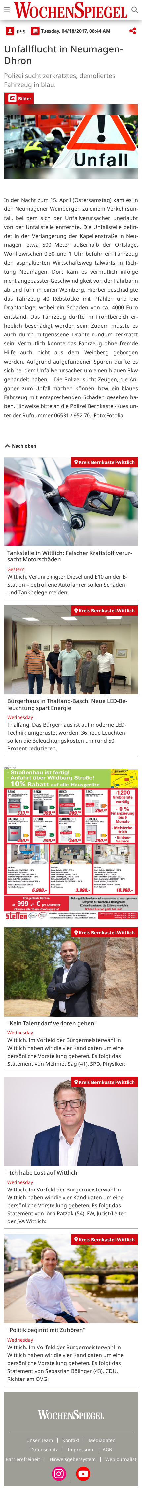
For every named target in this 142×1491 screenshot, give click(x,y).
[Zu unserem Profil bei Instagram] (59, 1473)
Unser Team (39, 1440)
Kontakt (70, 1440)
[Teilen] (132, 31)
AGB (107, 1449)
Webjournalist (120, 1459)
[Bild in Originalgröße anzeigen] (71, 141)
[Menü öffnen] (7, 10)
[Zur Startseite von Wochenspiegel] (70, 10)
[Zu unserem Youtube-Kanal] (83, 1473)
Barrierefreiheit (23, 1459)
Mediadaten (102, 1440)
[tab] (19, 98)
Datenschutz (44, 1449)
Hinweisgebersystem (73, 1459)
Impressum (80, 1449)
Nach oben (23, 446)
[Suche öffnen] (134, 10)
